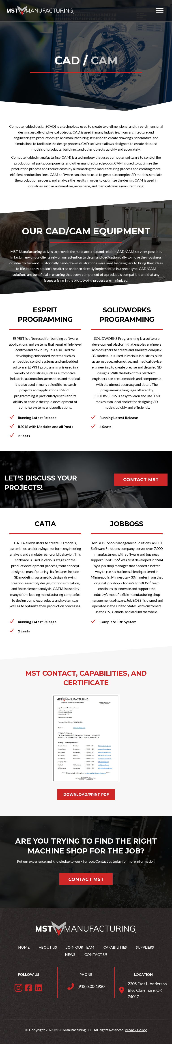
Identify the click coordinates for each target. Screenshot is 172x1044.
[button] (18, 988)
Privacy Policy (136, 1030)
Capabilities (115, 947)
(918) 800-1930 (90, 986)
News (70, 954)
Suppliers (145, 947)
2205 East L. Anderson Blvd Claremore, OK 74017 (147, 990)
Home (24, 947)
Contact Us (96, 954)
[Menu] (159, 10)
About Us (48, 947)
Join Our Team (80, 947)
